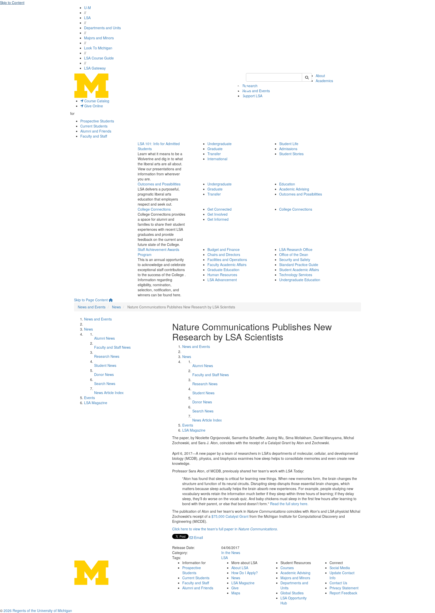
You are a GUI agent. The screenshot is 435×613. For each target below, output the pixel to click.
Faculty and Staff (93, 136)
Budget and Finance (223, 249)
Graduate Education (223, 269)
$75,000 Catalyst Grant (229, 516)
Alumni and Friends (95, 131)
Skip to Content (12, 2)
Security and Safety (294, 259)
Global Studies (292, 592)
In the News (230, 552)
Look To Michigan (98, 47)
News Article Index (109, 392)
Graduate (215, 148)
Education (287, 183)
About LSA (239, 567)
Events (89, 397)
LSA (87, 17)
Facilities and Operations (227, 259)
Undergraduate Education (299, 279)
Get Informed (218, 219)
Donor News (104, 374)
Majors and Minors (99, 37)
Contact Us (338, 582)
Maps (235, 592)
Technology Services (295, 274)
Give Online (93, 105)
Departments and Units (102, 27)
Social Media (340, 567)
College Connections (154, 209)
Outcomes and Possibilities (159, 183)
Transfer (214, 153)
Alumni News (104, 338)
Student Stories (291, 153)
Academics (324, 80)
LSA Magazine (95, 402)
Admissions (288, 148)
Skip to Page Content (91, 299)
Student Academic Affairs (299, 269)
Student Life (288, 143)
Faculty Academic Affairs (226, 264)
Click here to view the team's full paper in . (225, 528)
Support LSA (252, 95)
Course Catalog (96, 100)
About (320, 75)
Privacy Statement (344, 587)
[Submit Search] (307, 77)
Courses (287, 567)
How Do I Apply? (244, 572)
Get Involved (217, 214)
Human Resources (222, 274)
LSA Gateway (95, 68)
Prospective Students (97, 120)
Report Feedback (343, 592)
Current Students (93, 125)
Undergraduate (219, 143)
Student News (105, 365)
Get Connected (219, 209)
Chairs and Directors (223, 254)
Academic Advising (294, 188)
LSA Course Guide (99, 57)
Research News (106, 356)
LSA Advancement (222, 279)
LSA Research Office (295, 249)
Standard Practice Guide (298, 264)
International (217, 158)
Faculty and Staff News (112, 347)
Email (198, 537)
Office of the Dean (293, 254)
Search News (104, 383)
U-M (87, 7)
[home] (111, 299)
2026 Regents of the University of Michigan (38, 610)
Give (235, 587)
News (116, 306)
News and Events (256, 90)
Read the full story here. (289, 503)
